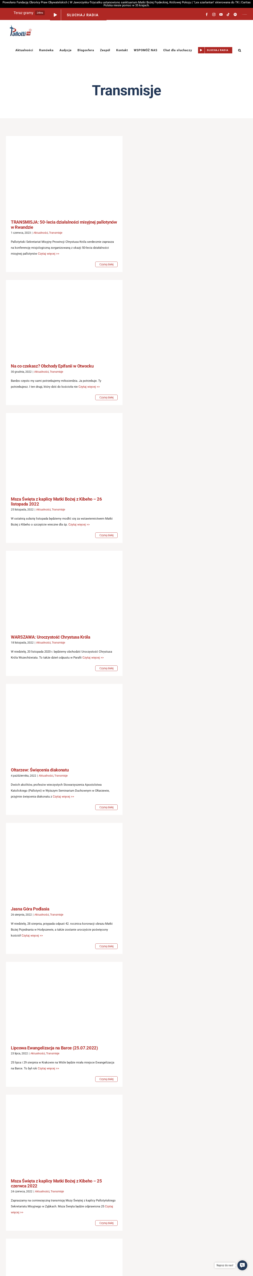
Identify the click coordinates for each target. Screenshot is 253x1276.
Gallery (70, 174)
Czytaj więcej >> (48, 253)
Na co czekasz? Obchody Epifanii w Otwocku (58, 318)
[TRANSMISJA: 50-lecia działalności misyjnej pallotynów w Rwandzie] (64, 175)
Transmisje (55, 232)
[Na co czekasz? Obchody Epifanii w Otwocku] (64, 319)
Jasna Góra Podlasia (58, 861)
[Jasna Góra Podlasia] (64, 862)
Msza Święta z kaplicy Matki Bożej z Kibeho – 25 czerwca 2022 (58, 1133)
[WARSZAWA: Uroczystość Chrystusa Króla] (64, 590)
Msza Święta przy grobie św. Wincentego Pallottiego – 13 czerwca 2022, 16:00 (58, 1271)
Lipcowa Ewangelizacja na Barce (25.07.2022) (58, 1000)
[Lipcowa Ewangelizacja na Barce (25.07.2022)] (64, 1001)
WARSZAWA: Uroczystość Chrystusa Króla (58, 589)
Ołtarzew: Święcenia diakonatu (58, 722)
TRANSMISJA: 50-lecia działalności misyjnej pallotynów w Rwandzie (58, 174)
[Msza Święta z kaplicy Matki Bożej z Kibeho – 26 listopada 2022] (64, 452)
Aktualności (40, 232)
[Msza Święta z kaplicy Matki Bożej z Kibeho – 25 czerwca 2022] (64, 1134)
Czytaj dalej (106, 264)
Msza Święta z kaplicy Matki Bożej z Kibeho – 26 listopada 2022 (58, 451)
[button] (239, 50)
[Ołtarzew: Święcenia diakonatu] (64, 723)
